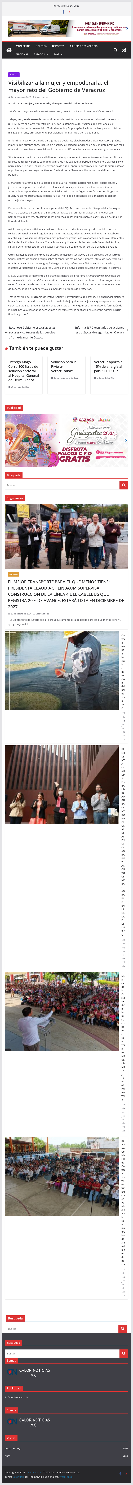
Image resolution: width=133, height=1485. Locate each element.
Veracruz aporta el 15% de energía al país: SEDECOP (108, 354)
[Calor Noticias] (9, 38)
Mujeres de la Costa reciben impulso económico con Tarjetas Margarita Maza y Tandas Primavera (123, 976)
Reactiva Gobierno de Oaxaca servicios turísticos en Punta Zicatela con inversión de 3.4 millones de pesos (123, 1140)
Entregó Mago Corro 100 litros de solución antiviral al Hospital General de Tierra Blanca (23, 358)
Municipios (23, 33)
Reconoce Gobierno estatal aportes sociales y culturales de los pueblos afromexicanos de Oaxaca (32, 320)
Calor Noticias (42, 552)
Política (41, 33)
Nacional (22, 42)
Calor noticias (41, 84)
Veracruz (14, 62)
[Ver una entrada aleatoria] (124, 38)
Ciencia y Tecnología (83, 33)
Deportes (58, 33)
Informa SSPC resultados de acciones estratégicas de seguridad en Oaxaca (99, 317)
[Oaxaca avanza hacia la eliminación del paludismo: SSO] (62, 626)
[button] (46, 42)
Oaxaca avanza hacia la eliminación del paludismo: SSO (123, 610)
